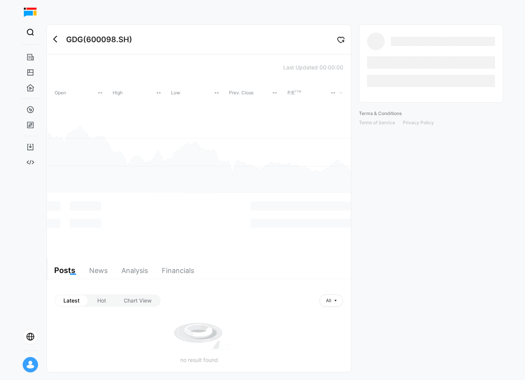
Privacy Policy (418, 122)
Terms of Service (377, 122)
